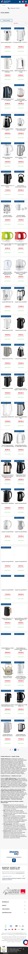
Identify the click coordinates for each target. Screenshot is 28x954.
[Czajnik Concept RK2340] (20, 525)
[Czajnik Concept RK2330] (7, 525)
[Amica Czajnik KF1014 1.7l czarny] (7, 179)
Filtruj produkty (6, 20)
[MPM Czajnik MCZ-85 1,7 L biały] (20, 64)
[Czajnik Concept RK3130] (20, 554)
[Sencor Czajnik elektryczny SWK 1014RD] (20, 237)
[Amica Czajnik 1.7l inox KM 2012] (20, 150)
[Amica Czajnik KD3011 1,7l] (7, 35)
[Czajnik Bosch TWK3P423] (7, 496)
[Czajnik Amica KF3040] (7, 381)
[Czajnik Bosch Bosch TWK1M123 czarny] (20, 468)
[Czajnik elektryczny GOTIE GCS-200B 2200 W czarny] (7, 698)
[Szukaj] (26, 5)
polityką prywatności (7, 879)
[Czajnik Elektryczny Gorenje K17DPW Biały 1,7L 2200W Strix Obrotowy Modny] (20, 669)
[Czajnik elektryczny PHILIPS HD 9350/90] (20, 727)
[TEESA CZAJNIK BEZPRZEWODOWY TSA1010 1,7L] (7, 265)
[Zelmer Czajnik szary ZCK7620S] (7, 150)
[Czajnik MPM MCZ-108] (7, 295)
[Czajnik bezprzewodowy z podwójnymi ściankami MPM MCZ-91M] (7, 468)
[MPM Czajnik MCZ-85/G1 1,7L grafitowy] (7, 92)
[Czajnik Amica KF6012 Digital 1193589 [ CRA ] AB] (20, 381)
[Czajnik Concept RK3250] (7, 583)
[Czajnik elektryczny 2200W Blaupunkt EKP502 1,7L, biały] (20, 611)
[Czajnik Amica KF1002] (20, 323)
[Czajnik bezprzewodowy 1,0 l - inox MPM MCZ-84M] (7, 438)
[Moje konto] (20, 1)
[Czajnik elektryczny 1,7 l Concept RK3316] (7, 611)
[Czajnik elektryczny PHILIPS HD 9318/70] (7, 727)
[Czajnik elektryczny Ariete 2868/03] (7, 641)
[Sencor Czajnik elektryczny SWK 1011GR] (7, 237)
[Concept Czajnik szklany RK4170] (7, 122)
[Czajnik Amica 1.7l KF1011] (20, 35)
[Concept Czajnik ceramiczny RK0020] (7, 208)
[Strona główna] (9, 1)
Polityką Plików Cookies (14, 949)
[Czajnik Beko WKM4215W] (7, 410)
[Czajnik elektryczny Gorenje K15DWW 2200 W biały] (20, 641)
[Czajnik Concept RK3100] (7, 554)
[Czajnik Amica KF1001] (7, 323)
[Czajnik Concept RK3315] (20, 583)
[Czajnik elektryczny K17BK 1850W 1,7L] (20, 698)
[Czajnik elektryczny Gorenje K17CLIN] (7, 669)
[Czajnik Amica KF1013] (7, 352)
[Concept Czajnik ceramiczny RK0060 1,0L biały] (20, 92)
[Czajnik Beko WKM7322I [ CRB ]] (20, 410)
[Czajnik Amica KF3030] (20, 352)
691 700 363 (16, 8)
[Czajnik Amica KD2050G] (20, 295)
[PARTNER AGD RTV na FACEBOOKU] (14, 860)
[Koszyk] (23, 1)
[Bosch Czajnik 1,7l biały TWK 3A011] (7, 64)
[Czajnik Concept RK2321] (20, 496)
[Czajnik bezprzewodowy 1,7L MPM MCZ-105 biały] (20, 438)
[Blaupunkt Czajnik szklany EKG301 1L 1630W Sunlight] (20, 265)
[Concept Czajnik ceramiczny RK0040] (20, 208)
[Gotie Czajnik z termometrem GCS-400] (20, 179)
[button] (26, 1)
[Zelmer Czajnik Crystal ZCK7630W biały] (20, 122)
